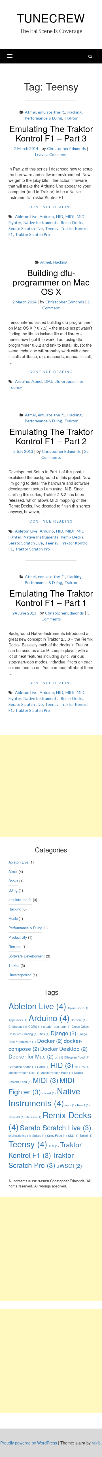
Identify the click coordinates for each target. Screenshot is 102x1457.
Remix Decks (72, 222)
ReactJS (16, 1117)
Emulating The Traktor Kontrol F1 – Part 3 (51, 133)
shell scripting (19, 1135)
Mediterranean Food (57, 1072)
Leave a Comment (51, 154)
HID (59, 216)
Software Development (26, 956)
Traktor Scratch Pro (32, 234)
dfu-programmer (68, 381)
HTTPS (82, 1067)
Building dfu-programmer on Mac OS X (51, 281)
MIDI (70, 216)
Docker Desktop (64, 1048)
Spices (39, 1135)
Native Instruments (41, 222)
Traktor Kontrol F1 (45, 1149)
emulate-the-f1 (51, 112)
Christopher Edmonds (66, 148)
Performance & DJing (43, 118)
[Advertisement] (51, 786)
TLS (53, 1146)
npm (70, 1105)
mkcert (49, 1093)
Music (13, 918)
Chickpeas (17, 1026)
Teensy (51, 228)
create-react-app (57, 1026)
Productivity (17, 937)
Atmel (30, 112)
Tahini (86, 1135)
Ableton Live (26, 216)
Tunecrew (51, 17)
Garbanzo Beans (22, 1067)
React (83, 1105)
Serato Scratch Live (25, 228)
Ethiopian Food (77, 1057)
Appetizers (17, 1020)
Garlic (43, 1067)
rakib (96, 1443)
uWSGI (69, 1165)
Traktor (71, 118)
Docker (50, 1040)
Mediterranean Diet (23, 1072)
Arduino (47, 216)
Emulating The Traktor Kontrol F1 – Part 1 (51, 598)
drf (59, 1057)
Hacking (74, 112)
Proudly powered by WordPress (28, 1443)
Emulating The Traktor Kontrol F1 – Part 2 (51, 436)
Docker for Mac (31, 1056)
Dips (44, 1034)
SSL (73, 1135)
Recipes (14, 946)
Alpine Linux (77, 1008)
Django (63, 1033)
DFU (48, 381)
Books (13, 880)
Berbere (79, 1020)
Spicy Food (57, 1135)
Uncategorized (19, 974)
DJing (13, 890)
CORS (35, 1026)
